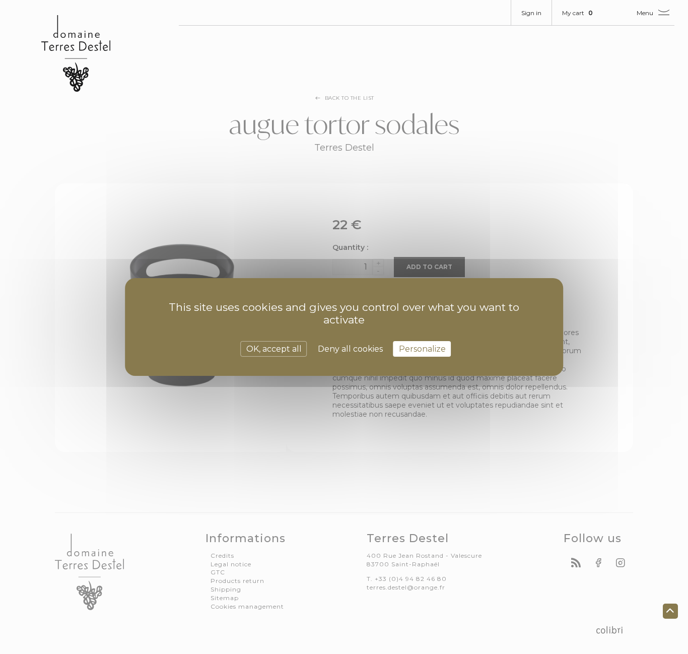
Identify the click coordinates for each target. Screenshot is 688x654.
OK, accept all (274, 349)
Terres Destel (75, 53)
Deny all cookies (350, 349)
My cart (577, 13)
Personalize (422, 349)
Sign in (531, 13)
